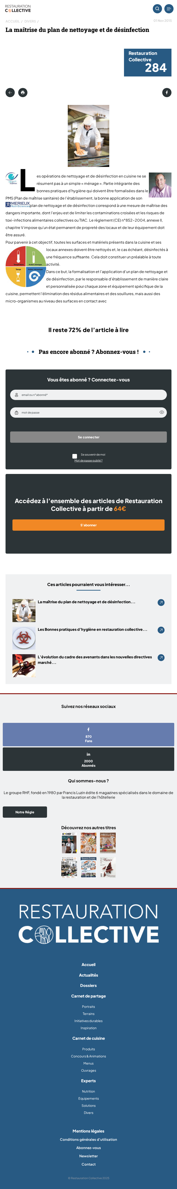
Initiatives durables (88, 1021)
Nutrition (88, 1091)
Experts (88, 1080)
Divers (30, 21)
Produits (88, 1049)
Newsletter (88, 1156)
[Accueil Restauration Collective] (17, 8)
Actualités (88, 975)
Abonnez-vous (88, 1147)
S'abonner (88, 525)
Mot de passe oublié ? (88, 460)
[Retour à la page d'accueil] (88, 924)
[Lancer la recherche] (157, 8)
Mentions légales (88, 1130)
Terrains (88, 1013)
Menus (88, 1063)
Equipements (88, 1098)
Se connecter (88, 437)
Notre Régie (24, 812)
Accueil (13, 21)
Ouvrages (88, 1070)
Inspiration (89, 1028)
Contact (89, 1164)
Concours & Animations (88, 1056)
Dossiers (88, 985)
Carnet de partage (88, 995)
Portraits (88, 1006)
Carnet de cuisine (88, 1038)
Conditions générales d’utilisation (88, 1139)
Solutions (89, 1105)
